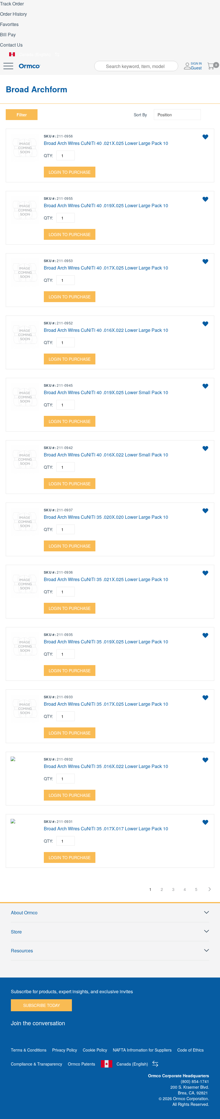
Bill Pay (8, 34)
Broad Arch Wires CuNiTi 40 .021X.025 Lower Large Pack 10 (106, 143)
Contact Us (11, 44)
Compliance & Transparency (36, 1064)
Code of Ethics (190, 1050)
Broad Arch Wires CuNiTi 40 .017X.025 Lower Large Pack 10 (106, 268)
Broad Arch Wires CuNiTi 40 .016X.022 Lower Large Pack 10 (106, 330)
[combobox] (136, 66)
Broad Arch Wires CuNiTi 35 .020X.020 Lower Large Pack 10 (106, 517)
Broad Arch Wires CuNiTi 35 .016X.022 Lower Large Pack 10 (106, 766)
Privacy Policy (64, 1050)
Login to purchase (70, 172)
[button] (205, 137)
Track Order (12, 3)
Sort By (140, 114)
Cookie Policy (95, 1050)
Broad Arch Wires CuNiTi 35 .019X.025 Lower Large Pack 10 (106, 642)
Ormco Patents (81, 1064)
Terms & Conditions (28, 1050)
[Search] (100, 66)
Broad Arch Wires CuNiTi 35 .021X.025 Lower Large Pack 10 (106, 579)
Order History (13, 14)
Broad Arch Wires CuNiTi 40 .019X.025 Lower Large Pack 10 (106, 205)
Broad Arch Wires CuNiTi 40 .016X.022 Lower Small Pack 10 (106, 455)
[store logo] (29, 66)
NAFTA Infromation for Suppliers (142, 1050)
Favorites (9, 24)
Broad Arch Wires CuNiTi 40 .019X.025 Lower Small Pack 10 (106, 392)
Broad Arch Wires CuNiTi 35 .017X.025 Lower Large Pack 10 (106, 704)
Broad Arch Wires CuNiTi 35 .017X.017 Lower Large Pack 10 (106, 828)
